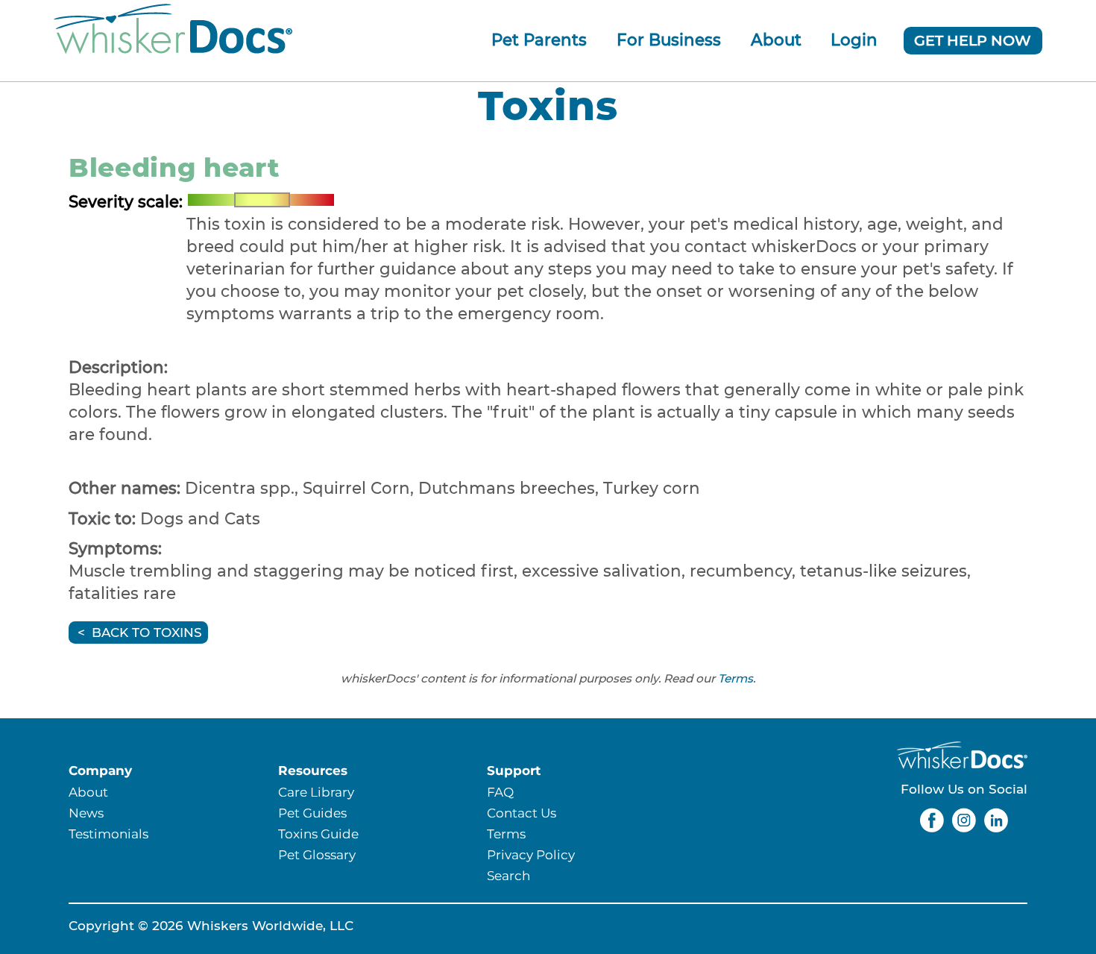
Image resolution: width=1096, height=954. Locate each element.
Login (854, 39)
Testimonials (108, 833)
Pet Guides (312, 812)
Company (100, 770)
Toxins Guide (318, 833)
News (86, 812)
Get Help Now (972, 40)
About (776, 39)
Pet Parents (539, 39)
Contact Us (521, 812)
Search (508, 875)
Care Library (316, 792)
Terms (735, 678)
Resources (312, 770)
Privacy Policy (531, 854)
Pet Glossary (317, 854)
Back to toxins (147, 632)
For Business (669, 39)
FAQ (500, 792)
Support (514, 770)
